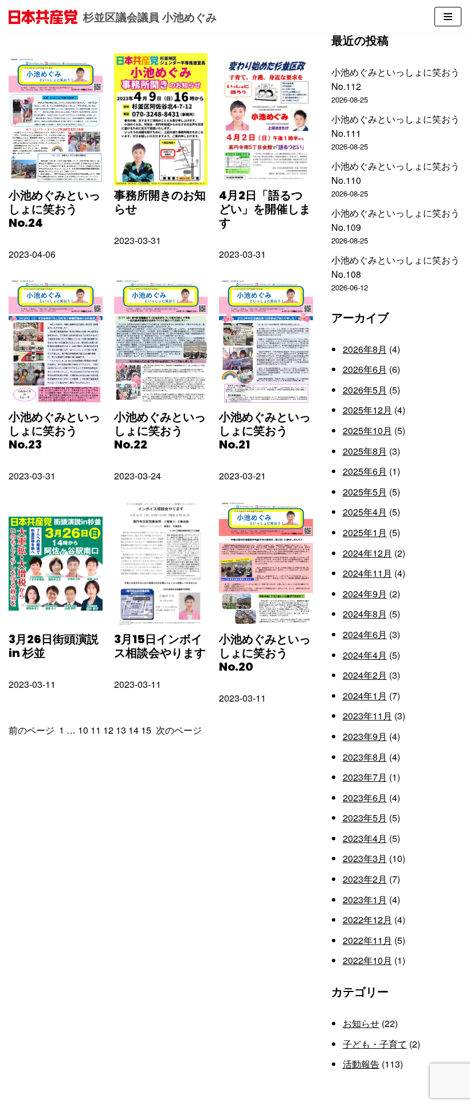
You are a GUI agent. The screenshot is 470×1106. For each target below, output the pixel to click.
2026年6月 (365, 369)
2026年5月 (365, 389)
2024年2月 (365, 675)
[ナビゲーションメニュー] (447, 16)
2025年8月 (365, 451)
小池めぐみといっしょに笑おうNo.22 (160, 430)
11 (96, 730)
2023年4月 (365, 838)
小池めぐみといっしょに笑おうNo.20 (265, 653)
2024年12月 (367, 553)
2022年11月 (367, 940)
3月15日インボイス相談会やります (160, 646)
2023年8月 (365, 756)
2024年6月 (365, 634)
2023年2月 (365, 878)
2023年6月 (365, 797)
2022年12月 (367, 919)
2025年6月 (365, 471)
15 (146, 730)
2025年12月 (367, 409)
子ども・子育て (375, 1043)
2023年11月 (367, 715)
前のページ (31, 730)
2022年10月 (367, 960)
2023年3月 (365, 858)
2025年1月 (365, 532)
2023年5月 (365, 817)
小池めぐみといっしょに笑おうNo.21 (265, 430)
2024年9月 (365, 593)
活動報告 (361, 1063)
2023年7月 (365, 777)
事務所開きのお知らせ (160, 202)
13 (121, 730)
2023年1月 (365, 899)
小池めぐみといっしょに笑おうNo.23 (54, 430)
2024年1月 (365, 695)
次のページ (179, 730)
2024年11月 (367, 573)
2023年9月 (365, 736)
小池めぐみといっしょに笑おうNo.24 (54, 209)
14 (133, 730)
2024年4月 (365, 655)
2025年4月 (365, 511)
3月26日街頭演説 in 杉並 (54, 646)
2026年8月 (365, 349)
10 (83, 730)
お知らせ (361, 1023)
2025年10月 (367, 430)
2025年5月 (365, 491)
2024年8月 (365, 613)
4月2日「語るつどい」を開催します (265, 209)
